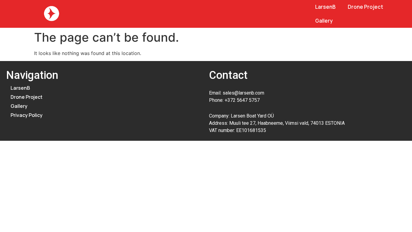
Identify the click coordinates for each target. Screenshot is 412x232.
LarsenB (325, 6)
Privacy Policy (27, 115)
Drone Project (365, 6)
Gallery (324, 20)
